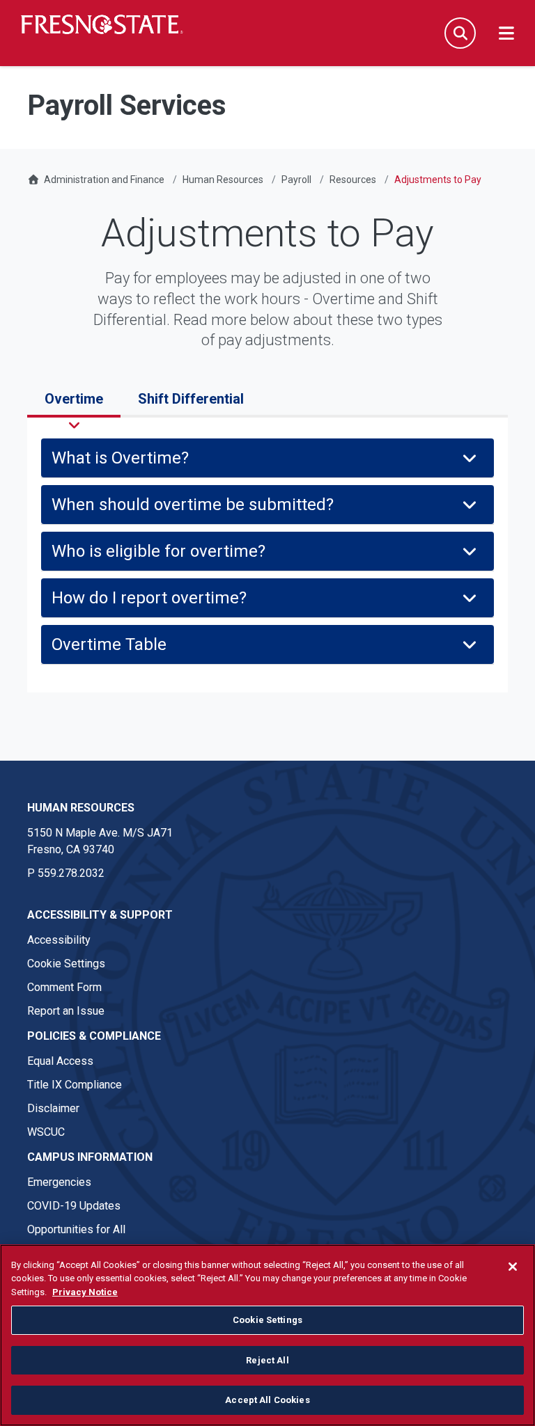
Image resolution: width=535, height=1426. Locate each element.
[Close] (512, 1266)
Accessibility (59, 939)
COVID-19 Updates (74, 1205)
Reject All (267, 1360)
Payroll (296, 179)
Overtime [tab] (74, 398)
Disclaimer (53, 1108)
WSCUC (46, 1132)
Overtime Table (109, 644)
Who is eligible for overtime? (158, 551)
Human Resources (223, 179)
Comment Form (64, 987)
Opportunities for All (76, 1229)
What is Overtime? (120, 458)
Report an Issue (65, 1010)
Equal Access (60, 1061)
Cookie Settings (66, 963)
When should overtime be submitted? (193, 504)
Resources (352, 179)
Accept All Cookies (267, 1400)
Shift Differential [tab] (191, 398)
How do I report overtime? (149, 598)
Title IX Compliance (74, 1084)
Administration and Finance (104, 179)
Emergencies (59, 1182)
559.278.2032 (71, 873)
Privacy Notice (85, 1292)
